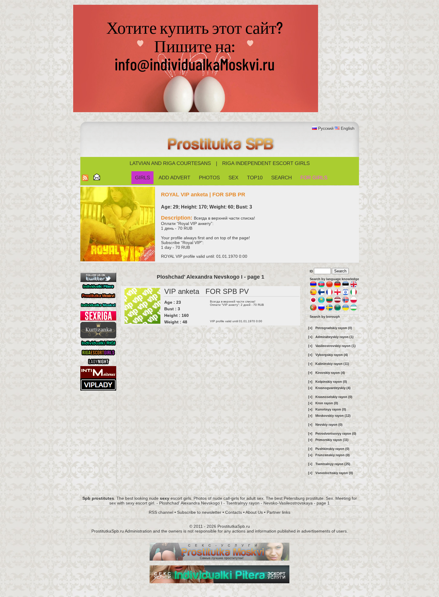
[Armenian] (313, 287)
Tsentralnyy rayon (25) (332, 464)
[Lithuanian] (329, 302)
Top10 (255, 178)
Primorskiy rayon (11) (332, 440)
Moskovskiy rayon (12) (333, 415)
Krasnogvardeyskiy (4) (333, 388)
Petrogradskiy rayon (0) (333, 328)
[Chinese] (329, 287)
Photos (209, 178)
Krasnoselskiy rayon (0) (333, 397)
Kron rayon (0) (326, 403)
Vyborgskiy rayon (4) (331, 355)
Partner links (278, 512)
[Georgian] (337, 294)
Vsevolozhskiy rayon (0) (334, 473)
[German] (337, 287)
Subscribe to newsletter (199, 512)
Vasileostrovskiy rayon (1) (335, 346)
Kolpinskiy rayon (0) (331, 381)
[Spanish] (313, 294)
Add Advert (174, 178)
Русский (326, 128)
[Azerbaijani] (321, 287)
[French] (329, 294)
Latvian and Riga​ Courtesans (170, 163)
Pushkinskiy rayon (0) (332, 449)
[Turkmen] (337, 310)
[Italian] (353, 294)
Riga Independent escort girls (266, 163)
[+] (310, 328)
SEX (233, 178)
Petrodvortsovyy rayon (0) (335, 433)
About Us (254, 512)
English (347, 128)
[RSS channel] (85, 179)
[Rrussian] (321, 310)
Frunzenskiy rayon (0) (332, 455)
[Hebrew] (345, 294)
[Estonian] (345, 287)
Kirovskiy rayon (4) (330, 372)
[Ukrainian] (345, 310)
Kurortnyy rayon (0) (330, 409)
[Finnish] (321, 294)
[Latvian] (337, 302)
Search (281, 178)
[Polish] (353, 302)
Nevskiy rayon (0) (329, 424)
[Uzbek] (353, 310)
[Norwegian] (345, 302)
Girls (142, 178)
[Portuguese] (313, 310)
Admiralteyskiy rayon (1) (334, 337)
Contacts (233, 512)
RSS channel (161, 512)
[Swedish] (329, 310)
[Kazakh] (321, 302)
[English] (353, 287)
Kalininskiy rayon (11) (332, 363)
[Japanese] (313, 302)
